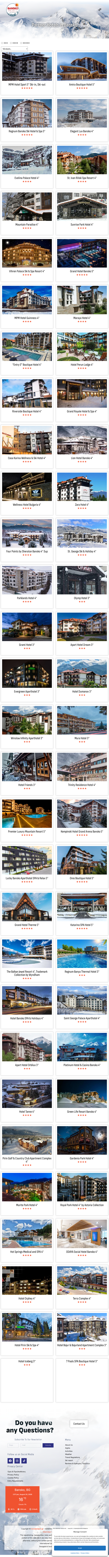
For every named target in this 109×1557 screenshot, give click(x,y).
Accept (80, 1548)
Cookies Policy (75, 1553)
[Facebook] (10, 1460)
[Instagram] (17, 1460)
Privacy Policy (85, 1553)
